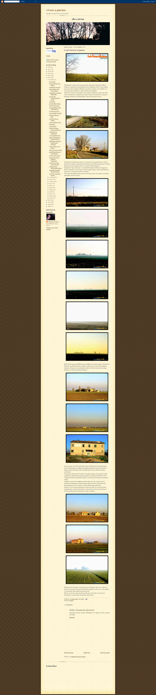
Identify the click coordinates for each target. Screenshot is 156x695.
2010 (49, 204)
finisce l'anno (52, 81)
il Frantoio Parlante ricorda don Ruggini (55, 129)
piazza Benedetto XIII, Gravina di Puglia (54, 171)
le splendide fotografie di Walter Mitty (55, 93)
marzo (51, 194)
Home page (87, 652)
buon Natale (52, 101)
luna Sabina (52, 124)
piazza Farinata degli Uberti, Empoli (54, 90)
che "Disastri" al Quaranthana (53, 132)
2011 (49, 202)
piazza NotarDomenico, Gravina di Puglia (55, 138)
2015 (49, 73)
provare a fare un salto (54, 155)
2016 (49, 71)
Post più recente (68, 652)
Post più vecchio (105, 652)
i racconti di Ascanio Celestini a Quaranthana (54, 159)
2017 (49, 69)
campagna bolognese (54, 105)
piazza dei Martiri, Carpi (55, 122)
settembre (51, 181)
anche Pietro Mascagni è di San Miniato (55, 152)
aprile (50, 192)
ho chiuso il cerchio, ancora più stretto (54, 163)
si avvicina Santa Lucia (54, 135)
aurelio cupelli (53, 221)
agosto (51, 183)
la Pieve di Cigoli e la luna (55, 150)
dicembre (51, 79)
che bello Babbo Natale (54, 103)
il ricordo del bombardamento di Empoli (54, 98)
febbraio (51, 196)
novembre (52, 177)
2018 (49, 67)
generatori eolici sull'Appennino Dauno (55, 167)
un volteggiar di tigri (54, 111)
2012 (49, 200)
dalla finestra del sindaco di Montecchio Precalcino (55, 142)
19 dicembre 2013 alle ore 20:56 (84, 610)
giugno (51, 187)
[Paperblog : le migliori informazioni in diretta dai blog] (51, 52)
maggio (51, 189)
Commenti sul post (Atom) (78, 656)
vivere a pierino (56, 10)
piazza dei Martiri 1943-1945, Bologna (55, 108)
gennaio (51, 198)
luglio (51, 185)
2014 (49, 75)
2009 (49, 206)
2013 (49, 77)
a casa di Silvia (52, 126)
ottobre (51, 179)
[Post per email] (86, 599)
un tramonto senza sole (54, 87)
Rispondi (72, 617)
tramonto (71, 600)
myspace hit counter (51, 61)
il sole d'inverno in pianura (53, 119)
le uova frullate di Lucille (55, 113)
